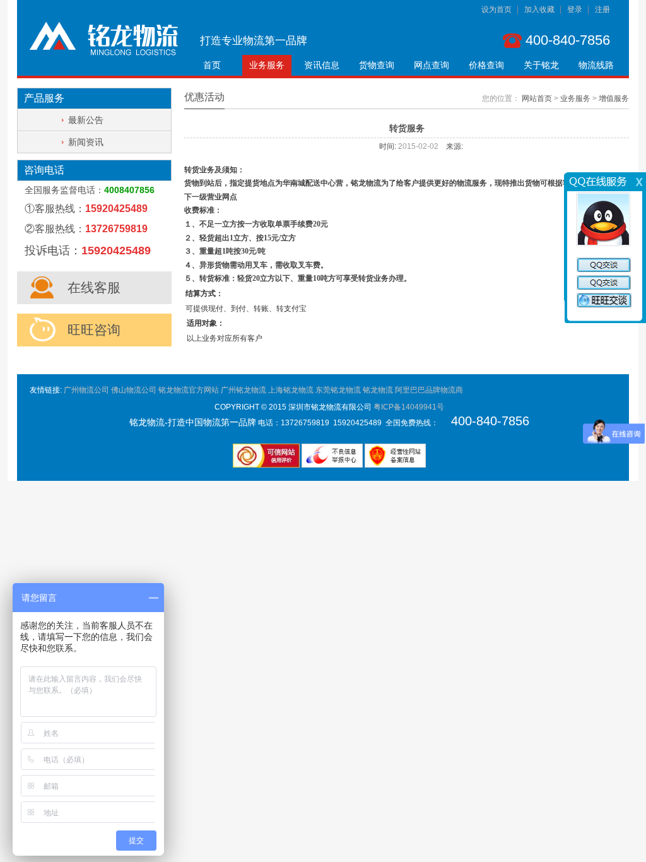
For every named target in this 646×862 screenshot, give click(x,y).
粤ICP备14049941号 (408, 407)
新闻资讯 (85, 142)
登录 (574, 9)
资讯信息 (321, 65)
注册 (602, 9)
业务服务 (267, 65)
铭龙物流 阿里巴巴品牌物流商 (413, 390)
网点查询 (431, 65)
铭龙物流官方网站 (188, 390)
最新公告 (85, 120)
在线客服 (94, 287)
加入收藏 (539, 9)
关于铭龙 (541, 65)
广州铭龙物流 (243, 390)
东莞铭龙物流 (338, 390)
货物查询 (376, 65)
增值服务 (614, 98)
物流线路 (596, 65)
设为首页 (496, 9)
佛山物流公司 (133, 390)
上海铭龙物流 (291, 390)
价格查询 (486, 65)
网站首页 (537, 98)
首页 (212, 65)
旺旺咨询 (94, 329)
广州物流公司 (86, 390)
